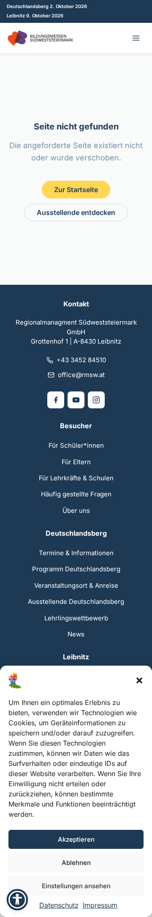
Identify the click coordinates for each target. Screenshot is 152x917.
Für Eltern (76, 462)
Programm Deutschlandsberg (76, 569)
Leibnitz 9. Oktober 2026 (35, 16)
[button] (139, 680)
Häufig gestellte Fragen (76, 494)
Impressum (100, 905)
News (76, 634)
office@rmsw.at (81, 375)
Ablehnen (76, 863)
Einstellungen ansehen (76, 886)
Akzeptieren (76, 839)
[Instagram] (96, 399)
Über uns (76, 511)
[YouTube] (76, 399)
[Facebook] (55, 399)
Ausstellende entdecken (76, 212)
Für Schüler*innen (76, 445)
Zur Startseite (76, 189)
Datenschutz (59, 905)
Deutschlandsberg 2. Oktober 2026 (47, 6)
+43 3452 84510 (81, 360)
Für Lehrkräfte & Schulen (76, 478)
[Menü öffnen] (136, 38)
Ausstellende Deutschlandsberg (76, 602)
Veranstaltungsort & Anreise (76, 585)
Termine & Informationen (76, 553)
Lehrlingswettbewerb (76, 618)
